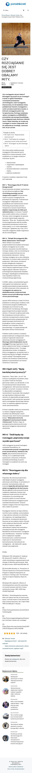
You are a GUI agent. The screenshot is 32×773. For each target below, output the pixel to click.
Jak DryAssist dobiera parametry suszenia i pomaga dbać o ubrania (17, 726)
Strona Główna (6, 15)
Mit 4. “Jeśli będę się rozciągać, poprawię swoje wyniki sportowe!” (16, 140)
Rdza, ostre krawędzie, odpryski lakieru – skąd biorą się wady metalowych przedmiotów (17, 705)
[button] (28, 10)
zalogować (15, 659)
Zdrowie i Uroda (15, 15)
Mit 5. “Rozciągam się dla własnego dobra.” (16, 145)
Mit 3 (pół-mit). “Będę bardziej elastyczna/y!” (14, 136)
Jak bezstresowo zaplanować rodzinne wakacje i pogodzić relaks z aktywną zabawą (17, 692)
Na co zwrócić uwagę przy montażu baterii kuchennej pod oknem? (17, 717)
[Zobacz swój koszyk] (23, 10)
